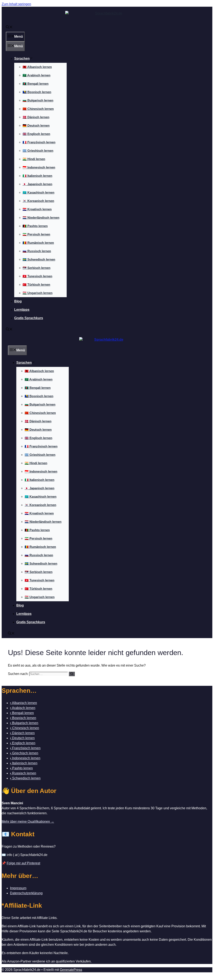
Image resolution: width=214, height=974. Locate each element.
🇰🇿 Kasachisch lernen (38, 192)
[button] (9, 27)
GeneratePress (71, 969)
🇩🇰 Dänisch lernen (36, 117)
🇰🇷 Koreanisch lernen (38, 201)
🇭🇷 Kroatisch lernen (37, 209)
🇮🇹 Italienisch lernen (37, 175)
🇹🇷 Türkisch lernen (36, 284)
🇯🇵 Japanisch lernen (37, 184)
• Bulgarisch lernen (24, 723)
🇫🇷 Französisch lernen (39, 142)
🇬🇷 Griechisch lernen (38, 150)
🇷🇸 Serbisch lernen (36, 268)
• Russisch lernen (23, 773)
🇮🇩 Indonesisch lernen (39, 167)
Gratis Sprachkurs (28, 318)
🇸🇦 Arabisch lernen (36, 75)
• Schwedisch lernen (25, 778)
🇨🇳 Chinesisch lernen (38, 109)
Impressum (18, 888)
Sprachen (22, 58)
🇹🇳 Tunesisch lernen (37, 276)
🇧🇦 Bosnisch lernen (37, 92)
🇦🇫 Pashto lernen (35, 226)
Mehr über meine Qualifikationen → (28, 821)
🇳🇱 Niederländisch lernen (41, 217)
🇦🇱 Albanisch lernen (37, 67)
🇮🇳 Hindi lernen (34, 159)
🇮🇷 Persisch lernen (36, 234)
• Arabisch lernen (22, 708)
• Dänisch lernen (22, 733)
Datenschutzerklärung (26, 893)
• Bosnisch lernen (23, 718)
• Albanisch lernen (23, 703)
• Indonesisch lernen (25, 758)
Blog (18, 301)
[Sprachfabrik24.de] (107, 341)
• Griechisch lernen (24, 753)
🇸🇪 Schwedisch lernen (39, 259)
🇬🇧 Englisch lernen (36, 134)
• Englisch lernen (22, 743)
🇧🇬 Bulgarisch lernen (38, 100)
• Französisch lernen (25, 748)
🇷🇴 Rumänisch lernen (38, 242)
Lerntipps (21, 309)
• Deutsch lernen (22, 738)
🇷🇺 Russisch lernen (37, 251)
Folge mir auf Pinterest (23, 863)
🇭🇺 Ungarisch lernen (37, 293)
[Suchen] (72, 674)
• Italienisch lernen (23, 763)
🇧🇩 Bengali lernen (35, 83)
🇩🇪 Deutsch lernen (36, 125)
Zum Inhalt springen (16, 4)
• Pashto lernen (21, 768)
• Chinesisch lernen (24, 728)
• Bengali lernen (22, 713)
